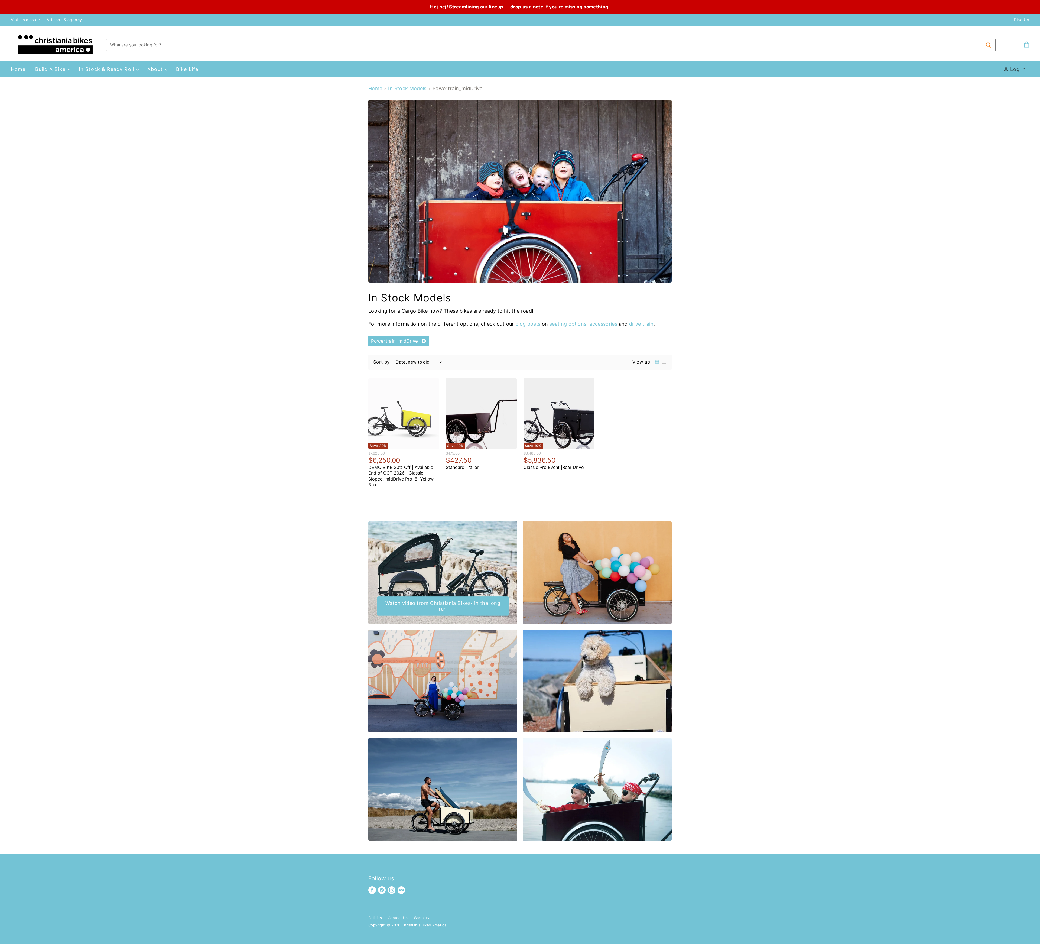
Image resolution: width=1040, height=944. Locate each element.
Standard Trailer (462, 467)
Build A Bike (51, 69)
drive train (641, 324)
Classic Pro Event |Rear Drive (554, 467)
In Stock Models (407, 88)
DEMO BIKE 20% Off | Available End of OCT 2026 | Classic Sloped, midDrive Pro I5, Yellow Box (401, 476)
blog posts (528, 324)
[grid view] (657, 362)
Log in (1017, 69)
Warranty (422, 918)
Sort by (381, 362)
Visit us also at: (25, 20)
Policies (375, 918)
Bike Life (187, 69)
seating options (568, 324)
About (155, 69)
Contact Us (398, 918)
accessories (603, 324)
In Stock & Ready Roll (107, 69)
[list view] (664, 362)
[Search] (988, 45)
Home (18, 69)
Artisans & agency (64, 20)
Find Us (1021, 20)
